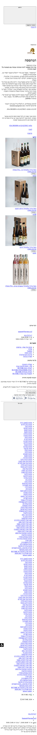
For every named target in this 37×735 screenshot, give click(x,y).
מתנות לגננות (28, 445)
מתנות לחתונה (27, 476)
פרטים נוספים (32, 171)
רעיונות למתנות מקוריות (24, 538)
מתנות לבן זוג (28, 439)
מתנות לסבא (28, 456)
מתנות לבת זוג (27, 441)
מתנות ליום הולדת (26, 465)
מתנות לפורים (28, 498)
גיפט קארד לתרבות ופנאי (24, 527)
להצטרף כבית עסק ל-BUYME (22, 373)
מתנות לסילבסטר (26, 518)
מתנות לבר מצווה (26, 470)
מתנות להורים (27, 457)
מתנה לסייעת (28, 448)
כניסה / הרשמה (31, 25)
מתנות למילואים (27, 483)
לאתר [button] (30, 129)
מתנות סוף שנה (27, 468)
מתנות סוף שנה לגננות (25, 461)
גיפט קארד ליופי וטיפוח (25, 531)
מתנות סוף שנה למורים (25, 463)
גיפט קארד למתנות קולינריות (23, 520)
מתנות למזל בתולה (26, 507)
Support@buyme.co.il (29, 718)
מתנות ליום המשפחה (25, 511)
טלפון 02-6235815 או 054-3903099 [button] (20, 125)
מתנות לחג (29, 489)
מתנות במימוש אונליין (25, 537)
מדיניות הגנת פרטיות (25, 354)
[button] (33, 3)
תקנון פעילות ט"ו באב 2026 (23, 553)
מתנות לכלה (28, 450)
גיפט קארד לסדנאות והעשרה (23, 529)
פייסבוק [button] (29, 133)
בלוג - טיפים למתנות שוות (24, 366)
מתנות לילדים (28, 443)
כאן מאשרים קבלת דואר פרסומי (25, 395)
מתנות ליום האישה (26, 509)
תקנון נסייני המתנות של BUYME (21, 551)
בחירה (33, 173)
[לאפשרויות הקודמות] (18, 299)
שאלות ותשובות (27, 364)
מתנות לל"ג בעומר (26, 500)
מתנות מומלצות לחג (26, 544)
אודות (30, 349)
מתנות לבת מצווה (26, 472)
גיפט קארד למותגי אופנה (24, 524)
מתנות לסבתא (27, 454)
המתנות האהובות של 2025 (23, 533)
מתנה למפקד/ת (27, 485)
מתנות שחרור (28, 478)
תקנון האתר (28, 353)
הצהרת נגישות (27, 356)
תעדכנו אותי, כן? (30, 393)
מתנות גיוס (28, 480)
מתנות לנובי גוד (27, 516)
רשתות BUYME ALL (25, 368)
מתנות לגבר (28, 426)
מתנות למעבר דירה (26, 422)
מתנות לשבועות (27, 505)
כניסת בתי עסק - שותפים (24, 347)
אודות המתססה (31, 65)
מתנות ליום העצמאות (25, 502)
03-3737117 (32, 714)
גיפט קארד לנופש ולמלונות (24, 526)
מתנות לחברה (28, 435)
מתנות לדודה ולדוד (26, 459)
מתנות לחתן (28, 452)
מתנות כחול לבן (27, 503)
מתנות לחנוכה (27, 494)
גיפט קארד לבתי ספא (25, 522)
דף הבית (33, 27)
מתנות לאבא (28, 432)
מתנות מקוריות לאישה (25, 546)
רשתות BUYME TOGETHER (22, 370)
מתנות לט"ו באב (27, 515)
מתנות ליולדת (28, 433)
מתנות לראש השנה (26, 491)
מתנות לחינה (28, 474)
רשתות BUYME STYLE (24, 372)
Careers (29, 351)
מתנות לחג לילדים (26, 424)
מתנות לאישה (28, 428)
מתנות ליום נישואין (26, 467)
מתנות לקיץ (28, 487)
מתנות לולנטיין (27, 513)
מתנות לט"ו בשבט (26, 496)
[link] (16, 703)
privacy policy (27, 555)
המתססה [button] (33, 45)
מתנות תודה (28, 481)
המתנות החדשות (27, 535)
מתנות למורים (27, 446)
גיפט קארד (28, 540)
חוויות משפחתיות (26, 542)
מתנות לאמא (28, 430)
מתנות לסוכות (27, 492)
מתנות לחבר (28, 437)
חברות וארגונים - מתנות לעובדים (22, 548)
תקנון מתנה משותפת (25, 549)
